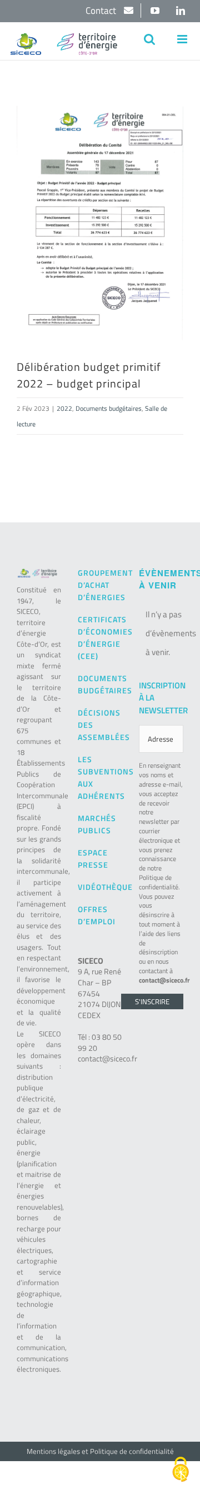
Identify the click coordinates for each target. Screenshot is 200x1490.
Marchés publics (97, 824)
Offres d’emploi (97, 915)
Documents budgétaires (109, 408)
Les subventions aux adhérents (100, 777)
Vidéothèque (100, 887)
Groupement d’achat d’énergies (100, 585)
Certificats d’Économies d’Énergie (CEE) (100, 637)
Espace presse (93, 858)
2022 (64, 408)
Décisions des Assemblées (100, 725)
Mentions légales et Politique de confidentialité (100, 1451)
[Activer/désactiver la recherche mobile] (149, 39)
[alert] (161, 633)
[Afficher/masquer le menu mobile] (183, 39)
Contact (102, 10)
